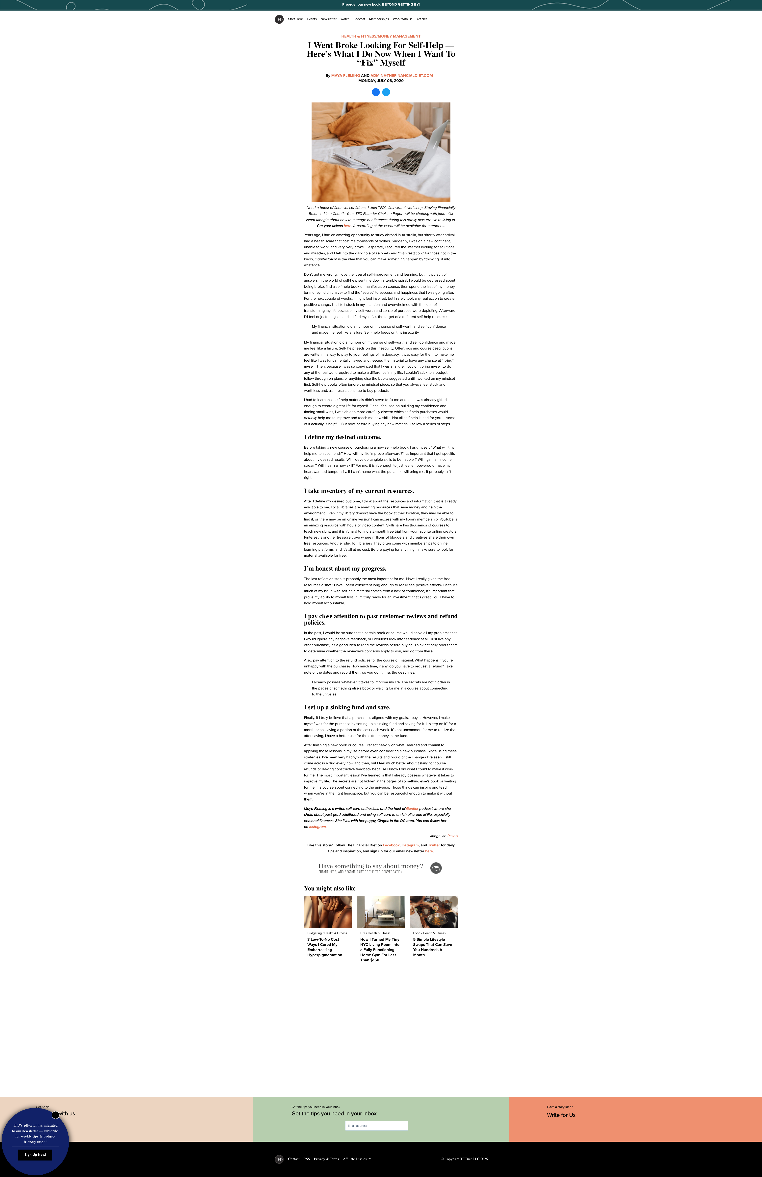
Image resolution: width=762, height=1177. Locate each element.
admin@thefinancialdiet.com (401, 75)
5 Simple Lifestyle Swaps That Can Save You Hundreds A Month (432, 947)
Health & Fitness (358, 36)
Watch (345, 19)
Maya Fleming (345, 75)
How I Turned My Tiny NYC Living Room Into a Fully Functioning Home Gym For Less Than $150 (379, 950)
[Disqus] (381, 1029)
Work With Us (403, 19)
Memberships (379, 19)
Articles (422, 19)
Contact (293, 1159)
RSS (307, 1159)
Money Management (399, 36)
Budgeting (314, 933)
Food (416, 933)
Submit (414, 1126)
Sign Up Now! (35, 1155)
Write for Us (562, 1115)
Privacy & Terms (326, 1159)
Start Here (295, 19)
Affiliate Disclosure (357, 1159)
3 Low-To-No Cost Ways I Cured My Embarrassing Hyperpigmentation (324, 947)
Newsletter (329, 19)
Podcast (359, 19)
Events (312, 19)
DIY (362, 933)
